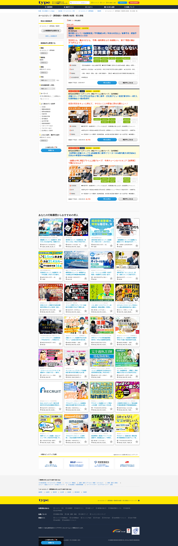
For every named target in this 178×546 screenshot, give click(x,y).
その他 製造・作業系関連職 (75, 484)
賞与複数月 (45, 118)
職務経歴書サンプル (115, 508)
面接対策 (127, 508)
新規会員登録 (134, 2)
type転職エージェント (120, 518)
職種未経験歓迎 (46, 109)
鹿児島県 (77, 492)
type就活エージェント (70, 520)
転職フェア (91, 508)
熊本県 (55, 492)
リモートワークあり (47, 126)
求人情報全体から (46, 96)
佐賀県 (47, 492)
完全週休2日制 (46, 116)
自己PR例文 (58, 510)
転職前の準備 (59, 514)
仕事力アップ (84, 514)
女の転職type (75, 518)
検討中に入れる (128, 83)
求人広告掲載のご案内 (75, 540)
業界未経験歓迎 (46, 111)
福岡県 (40, 492)
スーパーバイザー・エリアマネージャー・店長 (100, 484)
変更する (43, 53)
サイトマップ (96, 2)
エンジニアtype (87, 518)
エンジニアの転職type (61, 518)
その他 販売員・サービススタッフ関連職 (50, 483)
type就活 (57, 520)
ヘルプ (103, 2)
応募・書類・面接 (72, 514)
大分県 (62, 492)
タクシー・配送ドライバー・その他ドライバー (51, 484)
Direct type (107, 518)
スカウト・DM (59, 508)
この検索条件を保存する (51, 30)
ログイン (122, 2)
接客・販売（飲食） (113, 483)
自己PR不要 (45, 121)
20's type (97, 518)
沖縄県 (85, 492)
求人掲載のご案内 (112, 2)
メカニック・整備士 (70, 483)
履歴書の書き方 (102, 508)
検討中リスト (80, 508)
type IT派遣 (133, 518)
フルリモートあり (47, 128)
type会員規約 (66, 540)
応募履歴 (69, 508)
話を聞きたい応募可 (47, 130)
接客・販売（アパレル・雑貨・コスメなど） (91, 483)
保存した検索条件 (51, 36)
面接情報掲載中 (46, 123)
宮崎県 (69, 492)
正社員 (43, 107)
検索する (51, 150)
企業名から (57, 96)
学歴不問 (44, 114)
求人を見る (107, 83)
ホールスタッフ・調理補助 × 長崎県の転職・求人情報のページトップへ (117, 500)
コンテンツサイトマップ (98, 514)
